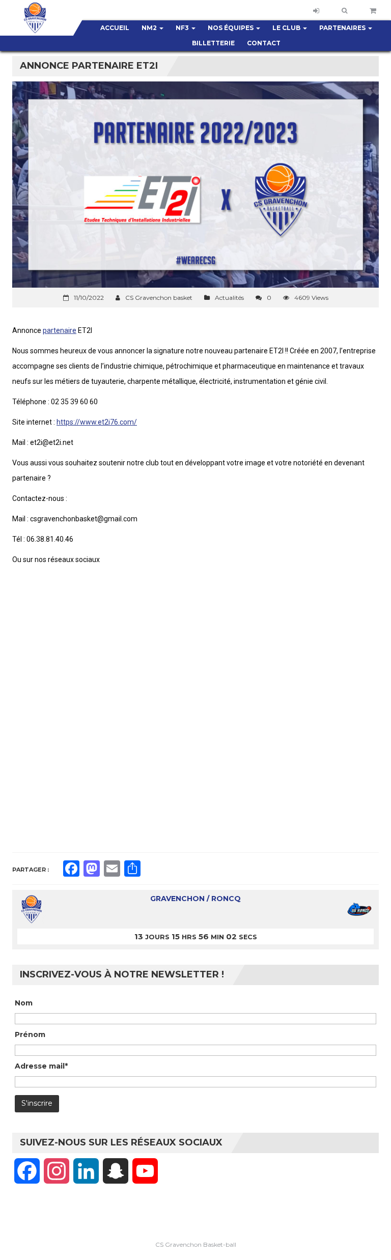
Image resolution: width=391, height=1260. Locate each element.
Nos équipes (231, 28)
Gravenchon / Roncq (195, 898)
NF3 (183, 28)
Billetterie (213, 43)
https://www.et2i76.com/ (97, 422)
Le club (287, 28)
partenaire (59, 330)
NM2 (150, 28)
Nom (24, 1002)
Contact (264, 43)
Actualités (229, 297)
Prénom (30, 1034)
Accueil (114, 28)
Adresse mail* (41, 1066)
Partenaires (343, 28)
